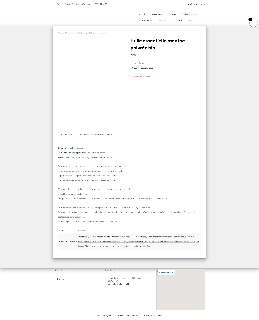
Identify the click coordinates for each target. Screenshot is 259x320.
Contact (190, 20)
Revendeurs (164, 20)
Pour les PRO (148, 20)
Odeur (67, 33)
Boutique (172, 14)
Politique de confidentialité (128, 315)
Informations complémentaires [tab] (96, 134)
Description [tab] (66, 134)
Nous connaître (156, 14)
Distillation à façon (189, 14)
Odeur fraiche (75, 33)
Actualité (178, 20)
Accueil (142, 14)
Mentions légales (104, 315)
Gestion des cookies (153, 315)
